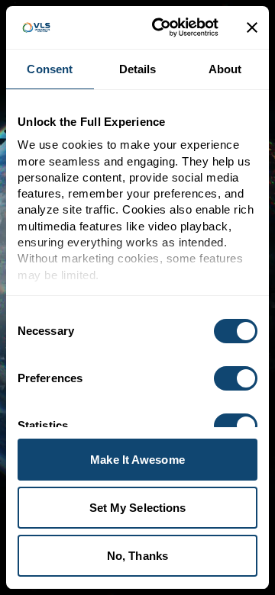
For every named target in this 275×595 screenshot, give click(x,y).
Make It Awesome (137, 459)
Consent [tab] (50, 69)
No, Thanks (137, 555)
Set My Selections (137, 507)
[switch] (235, 378)
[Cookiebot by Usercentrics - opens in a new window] (161, 27)
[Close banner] (252, 27)
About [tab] (225, 69)
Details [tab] (138, 69)
